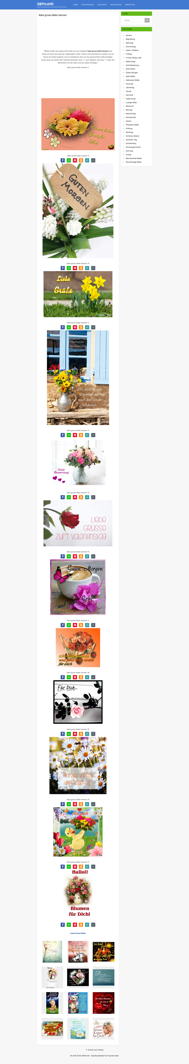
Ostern (129, 121)
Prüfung (129, 128)
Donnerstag (131, 47)
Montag (129, 110)
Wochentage (116, 5)
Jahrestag (130, 87)
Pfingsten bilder (132, 125)
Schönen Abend (132, 136)
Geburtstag (130, 5)
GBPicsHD (86, 1056)
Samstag (129, 132)
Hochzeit (129, 84)
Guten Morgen (87, 5)
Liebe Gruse (131, 99)
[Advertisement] (78, 34)
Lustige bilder (131, 102)
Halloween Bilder (133, 80)
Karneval (129, 95)
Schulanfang (131, 143)
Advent (129, 35)
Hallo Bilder (130, 76)
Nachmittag (131, 114)
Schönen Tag (131, 140)
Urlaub (128, 155)
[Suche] (147, 20)
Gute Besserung (132, 65)
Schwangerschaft (133, 147)
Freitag (129, 54)
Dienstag (129, 43)
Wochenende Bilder (134, 158)
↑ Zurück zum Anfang (94, 1050)
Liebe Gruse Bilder (78, 933)
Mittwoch (130, 106)
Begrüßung (130, 39)
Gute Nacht (102, 5)
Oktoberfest (131, 117)
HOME (75, 5)
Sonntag (129, 151)
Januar (129, 91)
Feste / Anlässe (132, 50)
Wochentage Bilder (134, 162)
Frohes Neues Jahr (134, 58)
